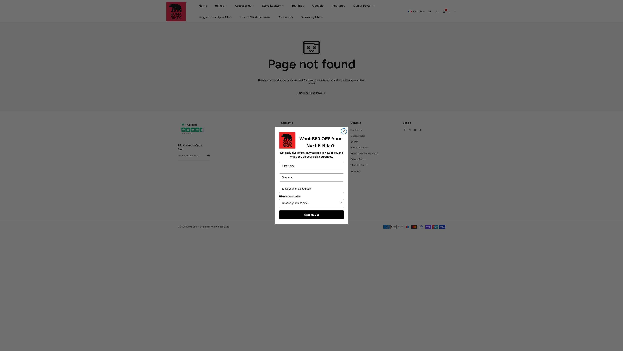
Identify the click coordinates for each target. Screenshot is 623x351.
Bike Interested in (290, 196)
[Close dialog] (344, 131)
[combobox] (310, 203)
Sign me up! (311, 214)
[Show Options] (340, 203)
